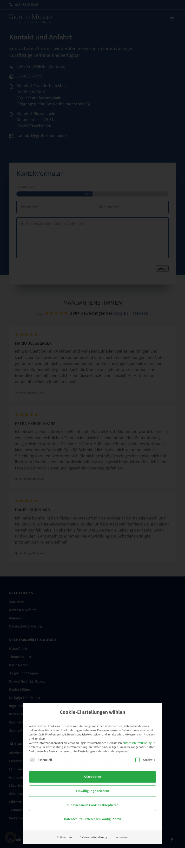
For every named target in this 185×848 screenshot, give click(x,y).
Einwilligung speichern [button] (92, 791)
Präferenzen (64, 837)
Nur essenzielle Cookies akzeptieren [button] (92, 805)
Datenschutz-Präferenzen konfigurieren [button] (92, 819)
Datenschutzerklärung (138, 743)
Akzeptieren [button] (92, 776)
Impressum (121, 837)
